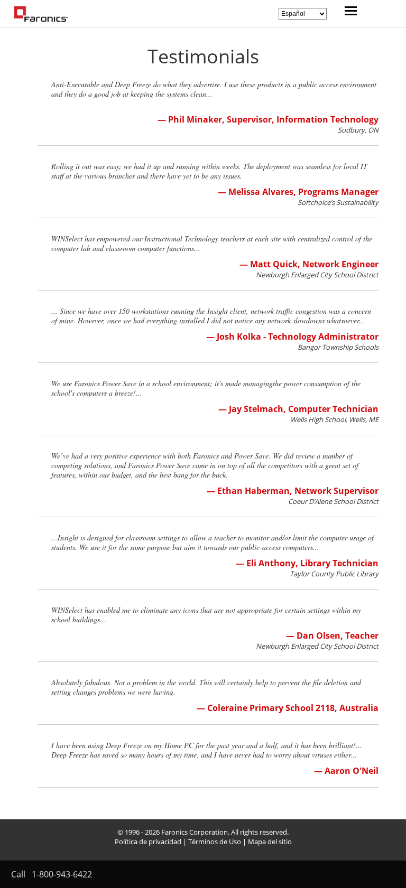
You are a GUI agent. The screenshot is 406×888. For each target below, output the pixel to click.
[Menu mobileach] (348, 12)
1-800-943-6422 (62, 874)
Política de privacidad (148, 841)
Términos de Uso (214, 841)
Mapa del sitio (270, 841)
